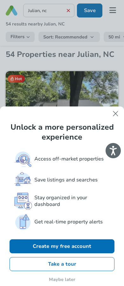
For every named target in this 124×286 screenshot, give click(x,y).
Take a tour (62, 264)
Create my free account (62, 246)
